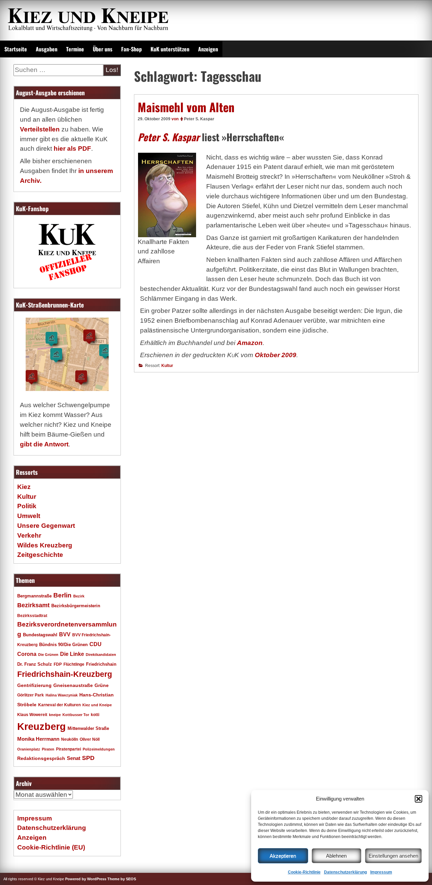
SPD (88, 758)
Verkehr (29, 535)
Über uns (102, 49)
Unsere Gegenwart (46, 525)
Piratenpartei (68, 749)
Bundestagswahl (40, 635)
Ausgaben (46, 49)
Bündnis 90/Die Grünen (63, 644)
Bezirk (78, 596)
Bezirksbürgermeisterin (75, 606)
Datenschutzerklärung (345, 872)
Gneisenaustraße (73, 685)
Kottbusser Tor (75, 715)
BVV (65, 634)
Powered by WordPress (85, 879)
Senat (73, 758)
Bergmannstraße (34, 596)
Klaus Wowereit (32, 714)
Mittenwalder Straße (88, 728)
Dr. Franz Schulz (34, 664)
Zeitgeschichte (40, 554)
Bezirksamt (33, 605)
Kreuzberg (41, 726)
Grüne (101, 685)
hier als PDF (72, 148)
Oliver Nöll (90, 739)
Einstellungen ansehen (393, 856)
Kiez (24, 486)
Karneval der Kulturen (59, 705)
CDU (95, 644)
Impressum (381, 872)
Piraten (48, 749)
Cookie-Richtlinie (304, 872)
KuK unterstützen (170, 49)
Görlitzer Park (30, 695)
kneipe (55, 715)
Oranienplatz (28, 749)
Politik (26, 506)
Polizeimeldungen (99, 749)
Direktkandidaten (101, 655)
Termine (75, 49)
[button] (418, 798)
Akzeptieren (283, 856)
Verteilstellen (40, 129)
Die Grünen (48, 655)
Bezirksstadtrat (32, 615)
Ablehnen (336, 856)
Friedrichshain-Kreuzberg (64, 674)
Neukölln (69, 739)
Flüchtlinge (73, 664)
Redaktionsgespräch (41, 758)
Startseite (15, 49)
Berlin (62, 595)
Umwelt (28, 515)
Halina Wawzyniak (62, 695)
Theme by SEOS (121, 879)
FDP (58, 664)
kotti (95, 714)
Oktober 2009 (275, 355)
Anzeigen (208, 49)
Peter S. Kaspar (199, 119)
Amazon (250, 342)
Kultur (167, 365)
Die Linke (72, 654)
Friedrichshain (101, 664)
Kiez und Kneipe (97, 705)
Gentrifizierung (34, 685)
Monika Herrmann (38, 739)
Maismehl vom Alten (186, 107)
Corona (26, 654)
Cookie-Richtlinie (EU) (51, 847)
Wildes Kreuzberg (44, 545)
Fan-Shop (131, 49)
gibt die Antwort (44, 444)
